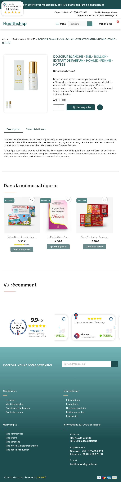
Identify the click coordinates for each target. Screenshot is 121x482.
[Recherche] (89, 23)
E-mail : (74, 460)
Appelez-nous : (78, 447)
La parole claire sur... (58, 237)
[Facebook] (38, 374)
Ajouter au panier (22, 249)
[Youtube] (56, 374)
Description (13, 129)
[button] (6, 76)
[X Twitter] (47, 374)
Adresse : (75, 434)
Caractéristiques (36, 129)
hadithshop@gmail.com (106, 12)
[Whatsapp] (73, 374)
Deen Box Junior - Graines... (95, 237)
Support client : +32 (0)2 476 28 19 (71, 12)
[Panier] (116, 24)
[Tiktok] (82, 374)
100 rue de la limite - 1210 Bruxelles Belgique (97, 15)
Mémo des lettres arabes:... (22, 237)
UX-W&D (41, 477)
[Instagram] (65, 374)
